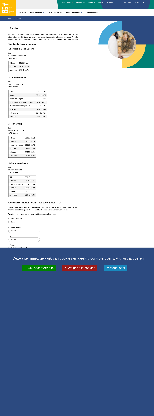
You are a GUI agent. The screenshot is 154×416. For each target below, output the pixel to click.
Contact (100, 2)
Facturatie (91, 2)
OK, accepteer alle (40, 268)
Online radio (127, 2)
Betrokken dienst (14, 227)
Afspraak (22, 12)
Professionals (80, 2)
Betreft (12, 236)
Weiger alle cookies (81, 268)
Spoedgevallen (92, 12)
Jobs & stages (66, 2)
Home (10, 18)
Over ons (110, 2)
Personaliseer (115, 268)
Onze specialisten (55, 12)
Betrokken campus (15, 219)
